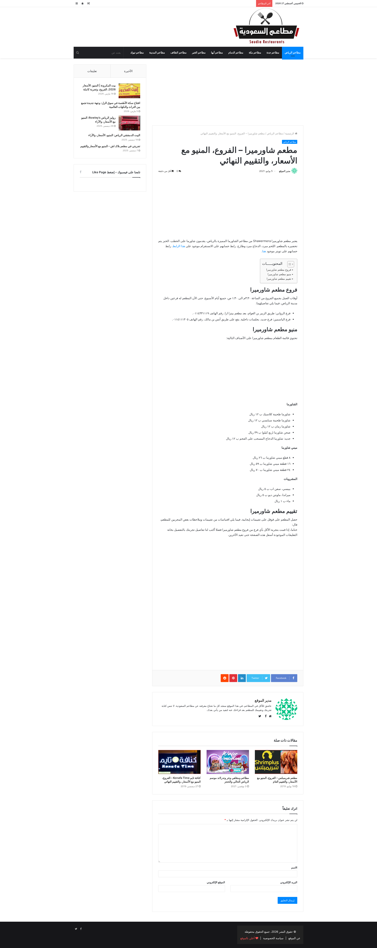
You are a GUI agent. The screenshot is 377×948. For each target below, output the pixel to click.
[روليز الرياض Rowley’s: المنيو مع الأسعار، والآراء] (129, 123)
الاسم (294, 867)
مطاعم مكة (255, 52)
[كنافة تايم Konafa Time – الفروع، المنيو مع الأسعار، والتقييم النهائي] (179, 762)
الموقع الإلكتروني (216, 882)
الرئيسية (290, 133)
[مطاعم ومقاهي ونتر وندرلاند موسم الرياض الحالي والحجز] (228, 762)
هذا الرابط (179, 246)
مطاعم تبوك (137, 52)
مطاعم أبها (217, 52)
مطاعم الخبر (199, 52)
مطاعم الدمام (235, 52)
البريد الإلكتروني (288, 882)
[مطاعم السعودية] (267, 26)
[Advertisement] (227, 91)
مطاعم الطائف (178, 52)
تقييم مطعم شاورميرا (279, 278)
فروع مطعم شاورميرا (278, 269)
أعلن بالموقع (247, 938)
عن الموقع (294, 938)
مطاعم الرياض (293, 52)
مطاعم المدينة (157, 52)
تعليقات (92, 71)
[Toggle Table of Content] (288, 264)
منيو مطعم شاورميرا (279, 274)
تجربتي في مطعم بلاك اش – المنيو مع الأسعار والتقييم (110, 146)
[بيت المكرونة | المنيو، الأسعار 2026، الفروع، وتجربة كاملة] (129, 90)
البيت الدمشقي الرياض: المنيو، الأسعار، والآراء (114, 135)
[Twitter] (76, 929)
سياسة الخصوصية (273, 938)
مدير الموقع (284, 171)
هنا (264, 251)
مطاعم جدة (273, 52)
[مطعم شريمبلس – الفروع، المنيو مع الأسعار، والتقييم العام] (276, 762)
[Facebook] (80, 929)
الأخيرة (128, 71)
